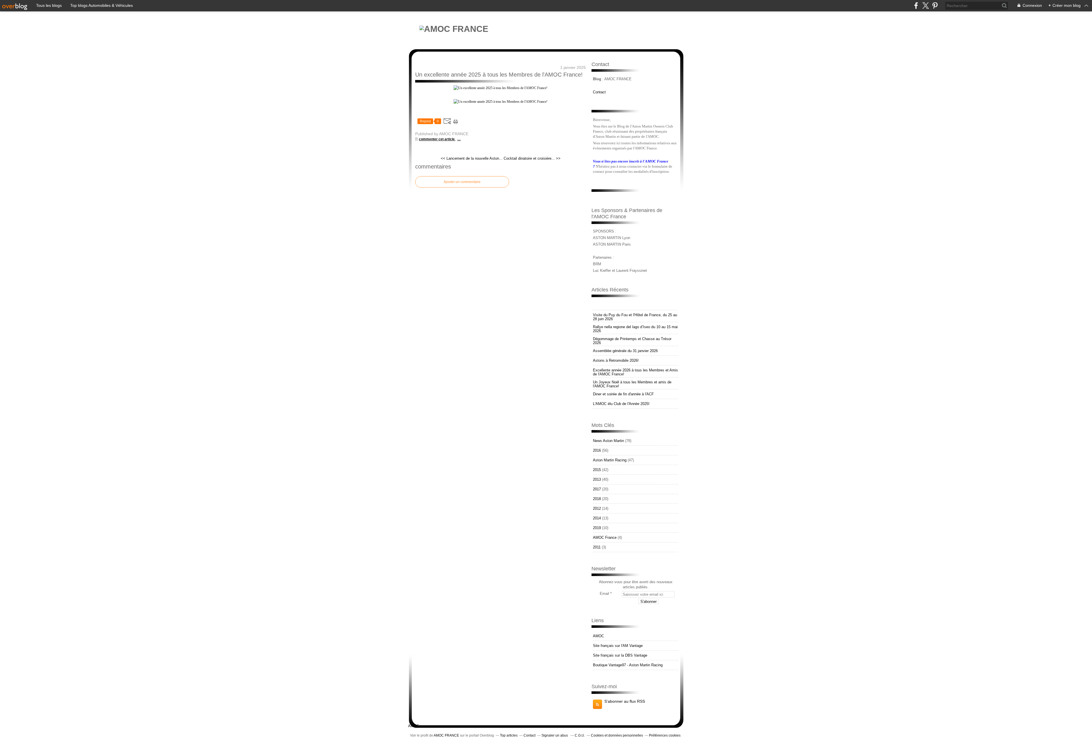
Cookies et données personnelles (617, 735)
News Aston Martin (608, 441)
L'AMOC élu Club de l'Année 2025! (621, 404)
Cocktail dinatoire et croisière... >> (532, 158)
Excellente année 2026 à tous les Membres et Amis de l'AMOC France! (635, 372)
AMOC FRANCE (446, 735)
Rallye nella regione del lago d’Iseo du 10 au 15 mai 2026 (635, 329)
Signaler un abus (555, 735)
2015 (597, 470)
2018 (597, 499)
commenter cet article (437, 139)
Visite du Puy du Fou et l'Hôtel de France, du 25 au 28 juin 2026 (635, 317)
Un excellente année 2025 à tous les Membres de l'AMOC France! (499, 74)
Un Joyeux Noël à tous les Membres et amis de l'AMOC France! (632, 384)
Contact (599, 92)
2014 (597, 518)
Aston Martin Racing (609, 460)
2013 (597, 479)
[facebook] (916, 5)
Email (604, 593)
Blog (597, 79)
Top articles (509, 735)
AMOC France (605, 537)
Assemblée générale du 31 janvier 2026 (625, 351)
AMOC (598, 636)
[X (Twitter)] (925, 5)
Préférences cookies (665, 735)
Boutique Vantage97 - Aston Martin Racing (628, 665)
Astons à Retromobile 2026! (616, 360)
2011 (597, 547)
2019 (597, 528)
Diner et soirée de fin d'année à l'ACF (623, 394)
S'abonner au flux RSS (624, 701)
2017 (597, 489)
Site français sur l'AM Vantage (618, 646)
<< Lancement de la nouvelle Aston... (471, 158)
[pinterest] (934, 5)
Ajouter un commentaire (462, 182)
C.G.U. (580, 735)
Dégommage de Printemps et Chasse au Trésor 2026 (632, 341)
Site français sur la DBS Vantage (620, 655)
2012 (597, 508)
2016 (597, 450)
